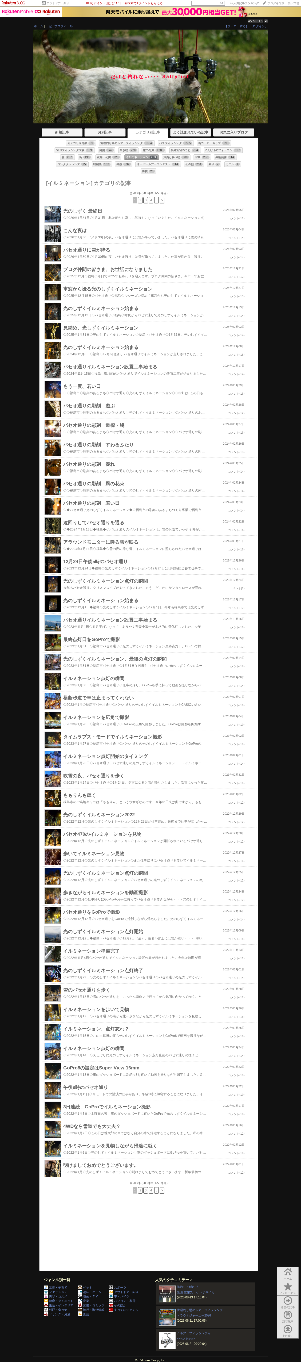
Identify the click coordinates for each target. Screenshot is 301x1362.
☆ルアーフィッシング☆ (193, 1333)
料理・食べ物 (58, 1310)
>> (244, 3)
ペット (87, 1287)
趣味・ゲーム (92, 1292)
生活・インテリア (61, 1305)
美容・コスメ (58, 1296)
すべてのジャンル (126, 1310)
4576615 (255, 21)
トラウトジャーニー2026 (194, 1315)
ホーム (38, 26)
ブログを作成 (275, 3)
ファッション (58, 1292)
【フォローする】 (236, 26)
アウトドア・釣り (58, 3)
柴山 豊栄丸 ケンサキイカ (195, 1292)
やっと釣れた (186, 1338)
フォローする (287, 1293)
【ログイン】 (259, 26)
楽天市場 (293, 3)
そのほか (120, 1305)
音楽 (86, 1301)
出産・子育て (58, 1287)
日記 (49, 26)
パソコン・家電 (124, 1301)
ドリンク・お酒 (59, 1314)
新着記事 (287, 1321)
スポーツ (120, 1287)
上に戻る (287, 1336)
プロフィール (63, 26)
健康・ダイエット (61, 1301)
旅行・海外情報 (93, 1310)
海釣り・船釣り (187, 1287)
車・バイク (121, 1296)
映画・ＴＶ (90, 1296)
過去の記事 (288, 1307)
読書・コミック (93, 1305)
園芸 (86, 1314)
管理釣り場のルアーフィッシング (200, 1310)
